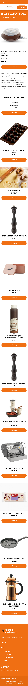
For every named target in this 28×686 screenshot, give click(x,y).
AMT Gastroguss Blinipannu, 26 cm (14, 559)
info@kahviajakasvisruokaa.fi (7, 2)
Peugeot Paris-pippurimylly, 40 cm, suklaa (14, 236)
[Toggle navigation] (3, 7)
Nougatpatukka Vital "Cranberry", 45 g (14, 513)
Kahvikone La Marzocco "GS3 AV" (14, 468)
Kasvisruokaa (7, 651)
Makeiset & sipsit (17, 51)
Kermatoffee (14, 105)
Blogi (5, 660)
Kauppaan (22, 7)
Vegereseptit (7, 654)
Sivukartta (20, 683)
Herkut (10, 51)
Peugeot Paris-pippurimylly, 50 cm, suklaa (14, 383)
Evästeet (20, 681)
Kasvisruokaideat (8, 657)
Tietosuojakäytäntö (10, 683)
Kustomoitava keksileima (14, 191)
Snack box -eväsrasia (14, 291)
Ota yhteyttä (13, 681)
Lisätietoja (14, 67)
